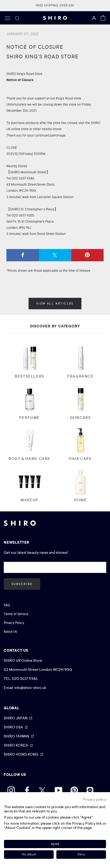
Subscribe (22, 584)
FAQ (7, 605)
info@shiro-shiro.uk (30, 687)
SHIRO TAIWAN (16, 736)
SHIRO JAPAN (16, 718)
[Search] (17, 17)
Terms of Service (16, 614)
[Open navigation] (7, 18)
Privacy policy (94, 799)
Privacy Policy (14, 623)
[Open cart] (103, 18)
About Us (10, 632)
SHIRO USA (13, 727)
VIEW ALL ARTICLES (55, 303)
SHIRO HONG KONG (21, 754)
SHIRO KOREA (16, 745)
